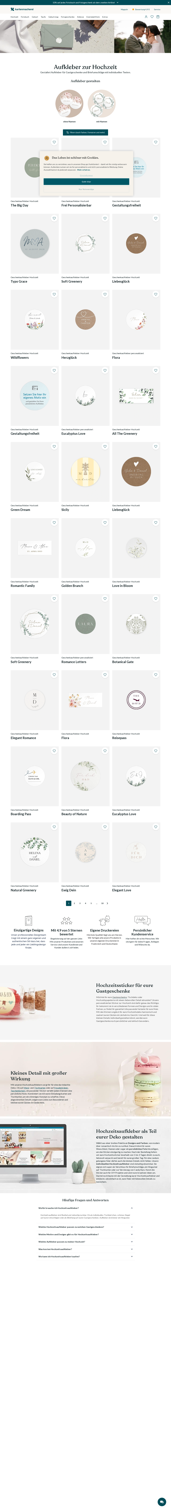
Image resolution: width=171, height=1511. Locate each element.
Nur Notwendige (86, 189)
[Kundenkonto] (146, 16)
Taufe (43, 17)
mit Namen (101, 121)
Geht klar (86, 182)
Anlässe (80, 17)
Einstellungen (86, 175)
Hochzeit (14, 17)
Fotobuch (25, 17)
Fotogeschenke (67, 17)
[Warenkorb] (158, 16)
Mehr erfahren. (83, 170)
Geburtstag (53, 17)
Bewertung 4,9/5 (142, 9)
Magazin (124, 9)
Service (157, 9)
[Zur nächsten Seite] (107, 903)
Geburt (35, 17)
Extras (105, 17)
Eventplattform (93, 17)
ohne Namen (69, 121)
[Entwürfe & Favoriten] (152, 16)
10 (102, 903)
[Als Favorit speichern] (54, 142)
